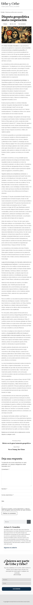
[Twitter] (15, 597)
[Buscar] (29, 522)
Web (3, 501)
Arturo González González (11, 46)
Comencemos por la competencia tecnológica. (14, 80)
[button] (12, 548)
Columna (5, 24)
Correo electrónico (8, 495)
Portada (2, 12)
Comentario (5, 469)
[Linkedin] (18, 597)
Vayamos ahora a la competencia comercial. (14, 174)
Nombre (4, 488)
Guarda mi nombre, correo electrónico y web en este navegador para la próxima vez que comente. (16, 509)
